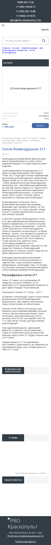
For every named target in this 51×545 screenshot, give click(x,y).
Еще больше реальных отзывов (30, 473)
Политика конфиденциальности (25, 536)
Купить (40, 125)
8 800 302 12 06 (25, 2)
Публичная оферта (25, 541)
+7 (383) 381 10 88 (25, 11)
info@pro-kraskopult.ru (25, 20)
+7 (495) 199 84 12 (25, 6)
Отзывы (13, 437)
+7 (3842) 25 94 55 (25, 15)
